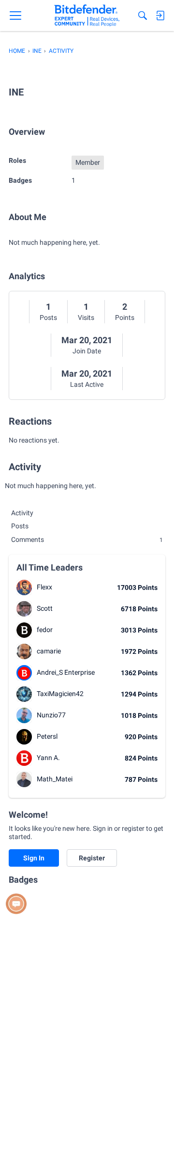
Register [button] (92, 858)
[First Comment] (16, 904)
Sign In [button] (33, 858)
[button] (24, 587)
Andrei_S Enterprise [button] (66, 672)
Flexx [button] (44, 587)
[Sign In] (160, 15)
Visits (86, 317)
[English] (86, 15)
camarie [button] (49, 651)
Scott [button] (45, 608)
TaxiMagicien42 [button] (60, 694)
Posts (48, 317)
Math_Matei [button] (54, 779)
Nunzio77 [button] (51, 715)
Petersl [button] (47, 736)
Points (124, 317)
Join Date (86, 351)
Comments (87, 539)
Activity (22, 513)
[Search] (142, 15)
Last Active (86, 384)
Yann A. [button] (48, 757)
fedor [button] (45, 630)
